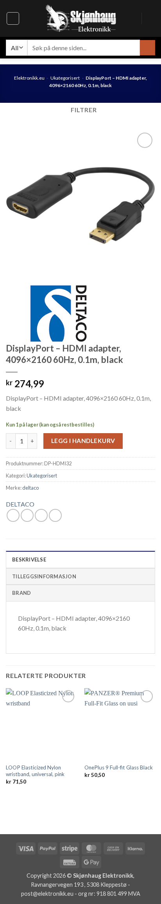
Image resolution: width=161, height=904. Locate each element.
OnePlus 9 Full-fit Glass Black (118, 767)
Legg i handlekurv (83, 440)
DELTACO (20, 504)
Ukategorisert (65, 78)
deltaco (30, 488)
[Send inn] (147, 47)
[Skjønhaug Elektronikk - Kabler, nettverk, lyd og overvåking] (80, 18)
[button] (13, 18)
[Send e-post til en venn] (41, 515)
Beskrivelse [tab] (29, 559)
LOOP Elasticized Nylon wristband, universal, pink (35, 771)
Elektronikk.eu (29, 78)
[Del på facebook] (13, 515)
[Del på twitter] (27, 515)
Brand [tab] (21, 593)
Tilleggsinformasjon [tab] (44, 576)
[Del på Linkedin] (55, 515)
